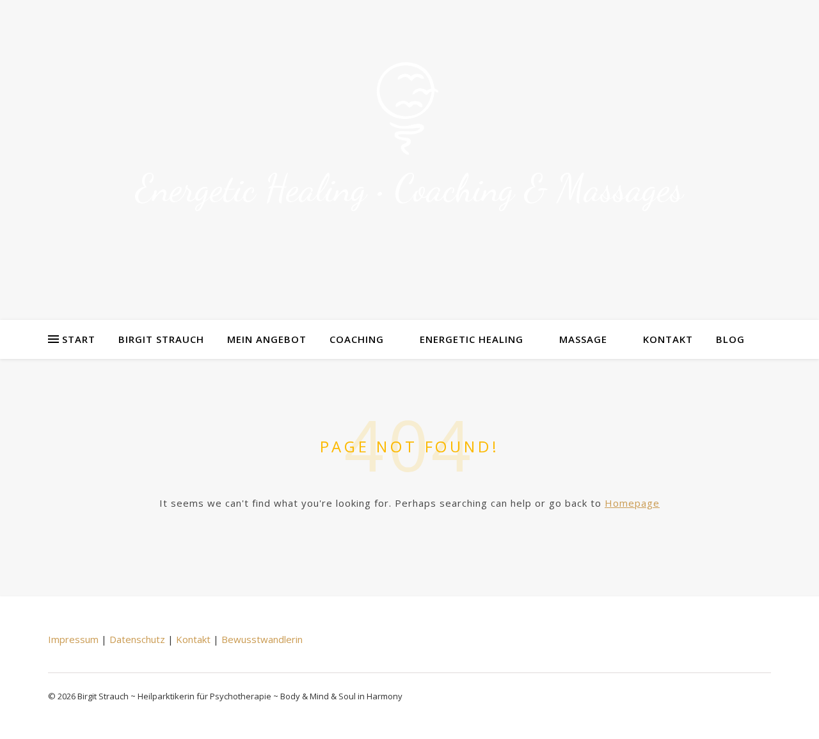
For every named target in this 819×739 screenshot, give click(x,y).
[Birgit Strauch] (409, 109)
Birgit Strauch (161, 339)
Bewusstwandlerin (262, 639)
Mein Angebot (266, 339)
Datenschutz (137, 639)
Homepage (632, 503)
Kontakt (668, 339)
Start (78, 339)
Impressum (73, 639)
